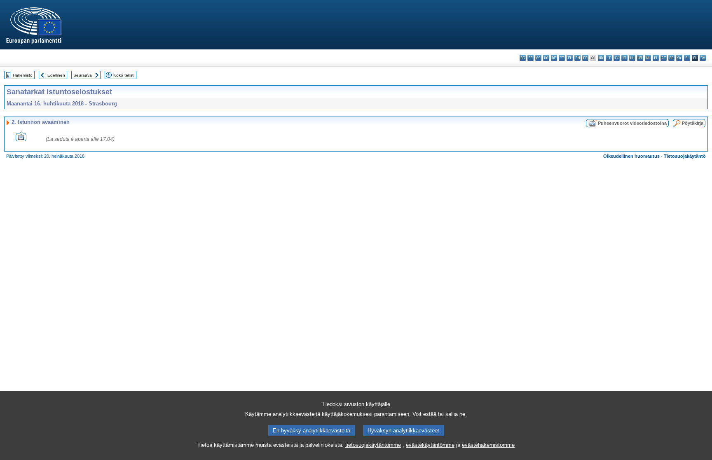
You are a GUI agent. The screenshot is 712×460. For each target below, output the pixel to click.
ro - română (671, 58)
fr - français (585, 58)
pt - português (663, 58)
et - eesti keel (562, 58)
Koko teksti (123, 75)
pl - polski (656, 58)
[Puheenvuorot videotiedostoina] (21, 138)
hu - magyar (632, 58)
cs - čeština (538, 58)
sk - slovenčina (679, 58)
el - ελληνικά (570, 58)
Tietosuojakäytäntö (685, 156)
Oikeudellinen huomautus (631, 156)
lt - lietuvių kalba (624, 58)
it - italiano (609, 58)
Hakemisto (23, 75)
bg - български (523, 58)
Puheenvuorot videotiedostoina (632, 123)
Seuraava (82, 75)
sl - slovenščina (687, 58)
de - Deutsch (554, 58)
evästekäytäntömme (430, 445)
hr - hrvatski (601, 58)
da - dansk (546, 58)
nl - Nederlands (648, 58)
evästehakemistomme (488, 445)
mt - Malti (640, 58)
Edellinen (56, 75)
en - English (577, 58)
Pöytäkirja (692, 123)
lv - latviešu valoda (617, 58)
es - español (530, 58)
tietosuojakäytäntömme (373, 445)
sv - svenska (703, 58)
